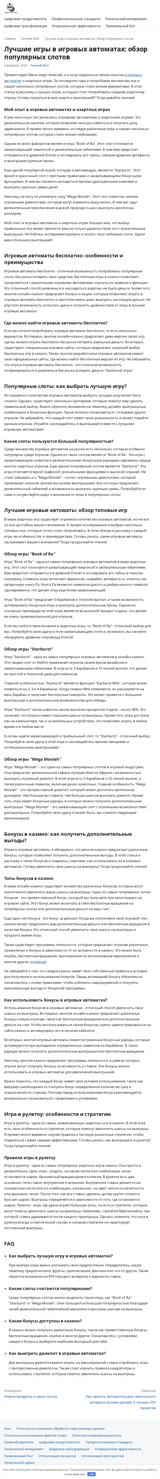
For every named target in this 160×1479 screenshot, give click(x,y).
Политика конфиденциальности (96, 1435)
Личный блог (30, 39)
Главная (10, 39)
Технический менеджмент (126, 19)
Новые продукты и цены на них (31, 1394)
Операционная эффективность (76, 26)
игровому (38, 961)
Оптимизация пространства (102, 1456)
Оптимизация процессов (57, 1456)
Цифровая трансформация (25, 26)
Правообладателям (19, 1442)
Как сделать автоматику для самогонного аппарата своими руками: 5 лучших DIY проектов (121, 1399)
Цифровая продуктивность (25, 19)
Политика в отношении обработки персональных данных (60, 1428)
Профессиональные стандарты (75, 19)
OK (92, 1474)
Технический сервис (19, 1462)
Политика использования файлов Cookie (35, 1435)
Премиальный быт (120, 26)
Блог (7, 1428)
